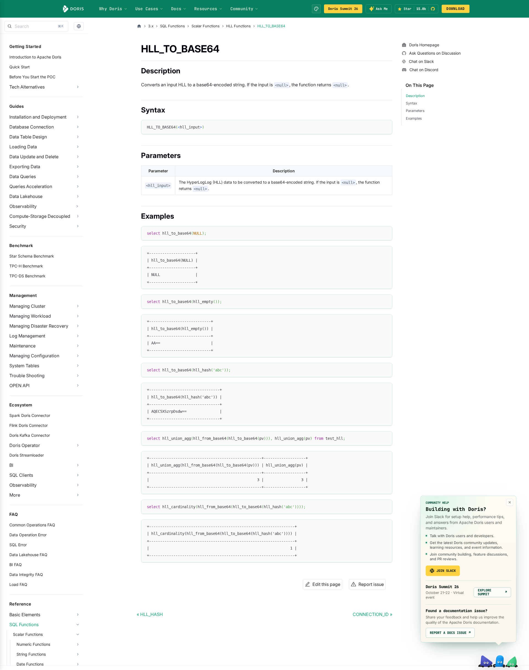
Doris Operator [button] (24, 445)
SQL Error (18, 544)
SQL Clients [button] (21, 475)
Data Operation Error (28, 534)
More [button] (14, 495)
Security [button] (17, 226)
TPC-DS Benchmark (27, 276)
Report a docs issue (450, 633)
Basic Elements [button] (24, 614)
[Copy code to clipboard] (385, 126)
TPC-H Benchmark (26, 266)
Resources (205, 9)
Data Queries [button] (22, 176)
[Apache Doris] (73, 9)
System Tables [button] (24, 365)
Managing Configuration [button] (34, 355)
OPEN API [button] (19, 385)
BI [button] (11, 465)
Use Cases (146, 9)
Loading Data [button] (23, 146)
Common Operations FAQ (32, 524)
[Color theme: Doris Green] (316, 8)
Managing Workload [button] (30, 316)
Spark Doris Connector (29, 415)
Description (415, 96)
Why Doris (110, 9)
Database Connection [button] (31, 127)
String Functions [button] (31, 654)
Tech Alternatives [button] (27, 87)
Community (241, 9)
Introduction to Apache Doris (35, 57)
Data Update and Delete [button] (33, 156)
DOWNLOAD (455, 8)
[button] (79, 26)
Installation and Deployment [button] (37, 117)
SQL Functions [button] (24, 624)
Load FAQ (18, 584)
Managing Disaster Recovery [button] (38, 326)
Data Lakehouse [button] (25, 196)
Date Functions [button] (30, 664)
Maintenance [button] (22, 346)
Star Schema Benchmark (31, 256)
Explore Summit (492, 592)
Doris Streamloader (26, 455)
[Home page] (139, 26)
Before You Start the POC (32, 76)
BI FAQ (15, 564)
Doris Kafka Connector (29, 435)
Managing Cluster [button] (27, 306)
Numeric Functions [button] (33, 644)
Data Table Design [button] (28, 137)
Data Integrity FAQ (26, 574)
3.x (150, 26)
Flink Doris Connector (28, 425)
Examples (414, 118)
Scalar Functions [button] (28, 634)
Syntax (411, 103)
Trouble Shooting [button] (27, 375)
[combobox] (36, 26)
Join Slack (446, 571)
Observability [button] (23, 485)
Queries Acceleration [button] (30, 186)
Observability (23, 206)
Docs (176, 9)
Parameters (415, 111)
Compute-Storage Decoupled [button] (39, 216)
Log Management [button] (27, 336)
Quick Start (19, 67)
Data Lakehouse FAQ (28, 554)
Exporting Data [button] (24, 166)
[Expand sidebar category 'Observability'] (77, 206)
